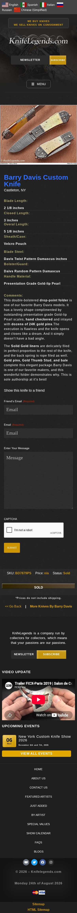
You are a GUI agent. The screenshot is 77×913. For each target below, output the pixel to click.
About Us (38, 778)
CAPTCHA (10, 519)
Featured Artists (38, 796)
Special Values (38, 824)
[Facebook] (42, 862)
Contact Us (38, 787)
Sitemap (38, 904)
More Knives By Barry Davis (51, 606)
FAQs (38, 842)
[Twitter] (34, 862)
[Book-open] (26, 862)
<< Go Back (13, 606)
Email (14, 424)
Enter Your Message (16, 448)
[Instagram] (51, 862)
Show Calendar (38, 833)
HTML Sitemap (39, 909)
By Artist (38, 815)
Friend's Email (19, 401)
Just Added (38, 805)
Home (38, 769)
